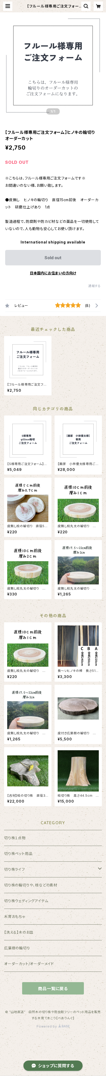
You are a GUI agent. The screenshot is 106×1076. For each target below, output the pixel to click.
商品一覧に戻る (53, 988)
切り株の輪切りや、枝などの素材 (30, 885)
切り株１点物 (15, 838)
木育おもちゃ (14, 916)
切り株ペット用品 (18, 853)
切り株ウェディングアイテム (26, 901)
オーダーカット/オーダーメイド (29, 963)
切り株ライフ (14, 869)
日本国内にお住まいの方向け (53, 273)
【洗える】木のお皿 (18, 932)
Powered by (47, 1026)
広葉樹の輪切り (17, 948)
